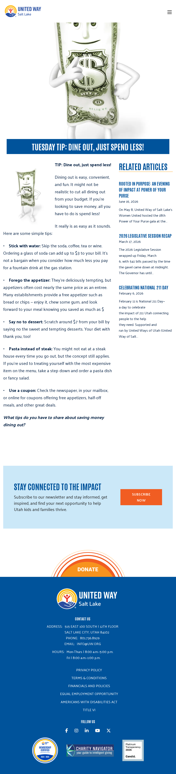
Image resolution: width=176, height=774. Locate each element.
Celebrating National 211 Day (143, 287)
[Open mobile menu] (169, 12)
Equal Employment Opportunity (89, 694)
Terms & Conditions (89, 678)
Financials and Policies (89, 686)
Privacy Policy (89, 670)
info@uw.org (89, 644)
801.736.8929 (90, 638)
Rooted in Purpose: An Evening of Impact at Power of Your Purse (144, 189)
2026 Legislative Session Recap (145, 235)
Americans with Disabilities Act (89, 702)
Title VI (89, 710)
